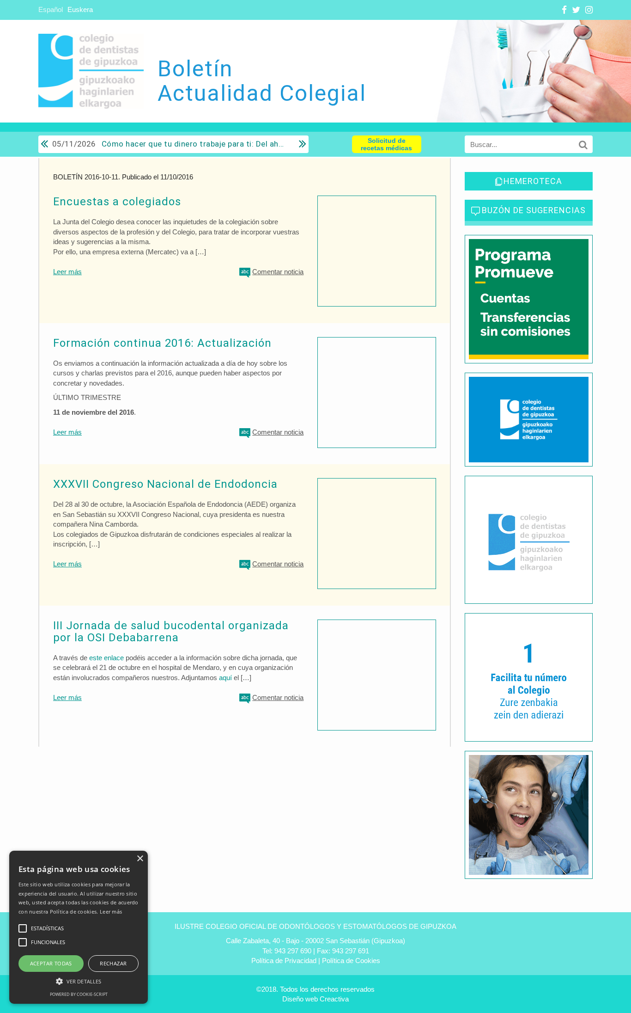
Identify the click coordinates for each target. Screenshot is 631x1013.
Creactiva (334, 999)
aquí (225, 677)
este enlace (106, 658)
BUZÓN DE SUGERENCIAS (534, 210)
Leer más (67, 272)
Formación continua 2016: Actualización (162, 343)
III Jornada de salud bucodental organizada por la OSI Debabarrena (171, 632)
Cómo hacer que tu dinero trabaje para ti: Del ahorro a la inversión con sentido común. (168, 143)
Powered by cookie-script (79, 994)
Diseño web (300, 999)
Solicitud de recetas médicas (386, 144)
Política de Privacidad (283, 960)
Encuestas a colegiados (117, 202)
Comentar (277, 272)
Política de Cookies (351, 960)
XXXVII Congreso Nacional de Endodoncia (165, 484)
